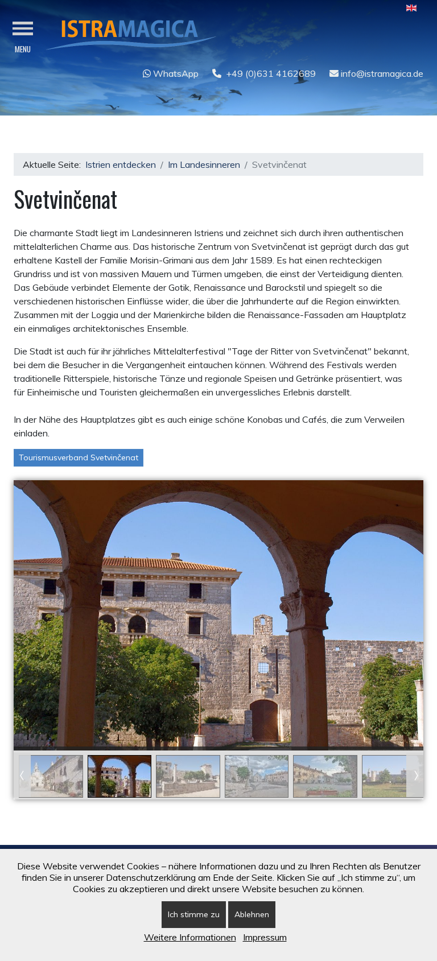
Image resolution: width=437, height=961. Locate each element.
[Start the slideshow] (388, 615)
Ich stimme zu (194, 914)
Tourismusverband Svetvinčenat (78, 457)
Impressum (265, 937)
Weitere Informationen (190, 937)
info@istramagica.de (381, 73)
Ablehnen (251, 914)
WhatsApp (175, 73)
